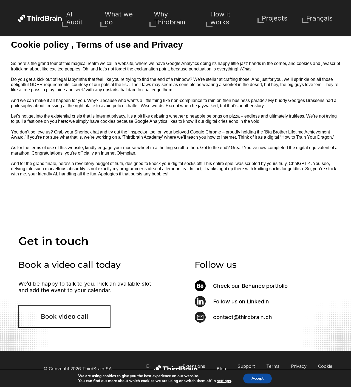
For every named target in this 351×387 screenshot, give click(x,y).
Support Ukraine (246, 368)
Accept (257, 378)
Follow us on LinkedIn (241, 301)
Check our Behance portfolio (250, 286)
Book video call (64, 316)
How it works (220, 18)
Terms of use (272, 368)
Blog (221, 368)
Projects (274, 18)
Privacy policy (299, 368)
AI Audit (74, 18)
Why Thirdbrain (169, 18)
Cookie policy (325, 368)
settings (224, 381)
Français (319, 18)
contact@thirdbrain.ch (242, 317)
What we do (119, 18)
